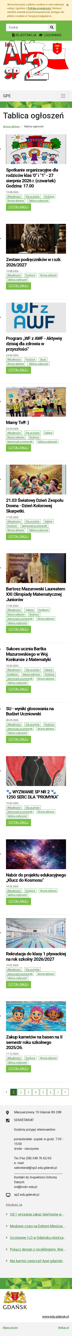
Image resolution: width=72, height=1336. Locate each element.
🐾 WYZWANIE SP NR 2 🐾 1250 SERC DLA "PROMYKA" (32, 794)
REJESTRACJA (26, 35)
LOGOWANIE (52, 35)
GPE (7, 96)
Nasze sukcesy (16, 437)
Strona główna (11, 126)
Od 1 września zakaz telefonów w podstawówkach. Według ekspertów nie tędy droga (38, 1214)
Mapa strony (10, 1327)
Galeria (48, 432)
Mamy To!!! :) (17, 422)
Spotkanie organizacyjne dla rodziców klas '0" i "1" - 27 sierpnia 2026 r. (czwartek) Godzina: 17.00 (32, 178)
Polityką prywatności (39, 8)
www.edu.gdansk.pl (55, 1316)
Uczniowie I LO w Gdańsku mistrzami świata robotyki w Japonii (38, 1238)
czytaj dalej (20, 207)
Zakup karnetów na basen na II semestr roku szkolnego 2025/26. (34, 1042)
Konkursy (43, 609)
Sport (43, 359)
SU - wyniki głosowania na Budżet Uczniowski (30, 711)
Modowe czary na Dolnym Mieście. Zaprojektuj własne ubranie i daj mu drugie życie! (38, 1226)
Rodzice (49, 196)
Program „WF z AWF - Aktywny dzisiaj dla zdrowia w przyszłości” (34, 344)
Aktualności (14, 196)
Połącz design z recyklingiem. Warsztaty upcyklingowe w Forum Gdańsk (38, 1249)
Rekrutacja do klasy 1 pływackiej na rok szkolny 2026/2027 (36, 956)
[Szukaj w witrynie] (52, 27)
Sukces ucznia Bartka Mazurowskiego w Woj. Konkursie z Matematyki (28, 654)
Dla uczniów (33, 196)
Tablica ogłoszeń (38, 200)
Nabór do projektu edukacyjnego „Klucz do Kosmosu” (36, 877)
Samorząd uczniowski (20, 441)
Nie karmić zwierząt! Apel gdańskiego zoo (38, 1261)
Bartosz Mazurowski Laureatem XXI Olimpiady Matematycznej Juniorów (35, 594)
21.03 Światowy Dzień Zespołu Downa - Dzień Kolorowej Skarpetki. (34, 506)
